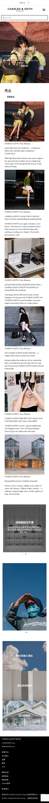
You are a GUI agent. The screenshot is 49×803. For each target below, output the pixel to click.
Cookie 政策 (6, 783)
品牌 (3, 759)
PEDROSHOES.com (8, 746)
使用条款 (5, 776)
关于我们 (5, 756)
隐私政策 (5, 780)
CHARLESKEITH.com (8, 743)
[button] (44, 10)
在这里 (39, 795)
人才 (3, 767)
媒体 (3, 763)
